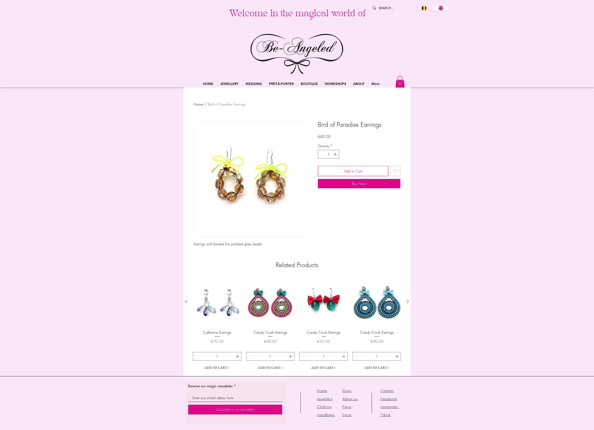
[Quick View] (217, 301)
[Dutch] (424, 8)
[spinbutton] (328, 154)
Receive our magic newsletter (210, 386)
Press (347, 406)
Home (198, 104)
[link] (400, 81)
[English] (441, 8)
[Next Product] (408, 301)
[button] (229, 84)
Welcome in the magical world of (297, 14)
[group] (297, 324)
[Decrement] (321, 154)
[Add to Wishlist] (395, 171)
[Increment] (336, 154)
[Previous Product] (186, 301)
